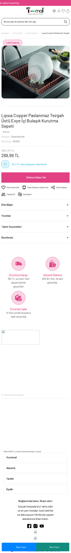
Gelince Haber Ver (36, 177)
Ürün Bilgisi (7, 204)
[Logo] (35, 11)
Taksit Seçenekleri (11, 226)
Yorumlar (6, 215)
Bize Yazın (54, 547)
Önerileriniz (7, 237)
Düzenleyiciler (18, 136)
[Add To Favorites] (10, 187)
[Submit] (66, 394)
